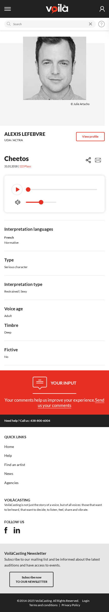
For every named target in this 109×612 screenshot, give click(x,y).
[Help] (101, 24)
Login (85, 601)
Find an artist (14, 465)
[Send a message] (98, 160)
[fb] (5, 530)
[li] (17, 530)
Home (9, 447)
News (8, 474)
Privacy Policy (71, 605)
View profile (90, 136)
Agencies (11, 483)
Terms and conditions (43, 605)
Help (8, 456)
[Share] (88, 160)
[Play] (17, 189)
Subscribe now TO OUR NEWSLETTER (31, 579)
